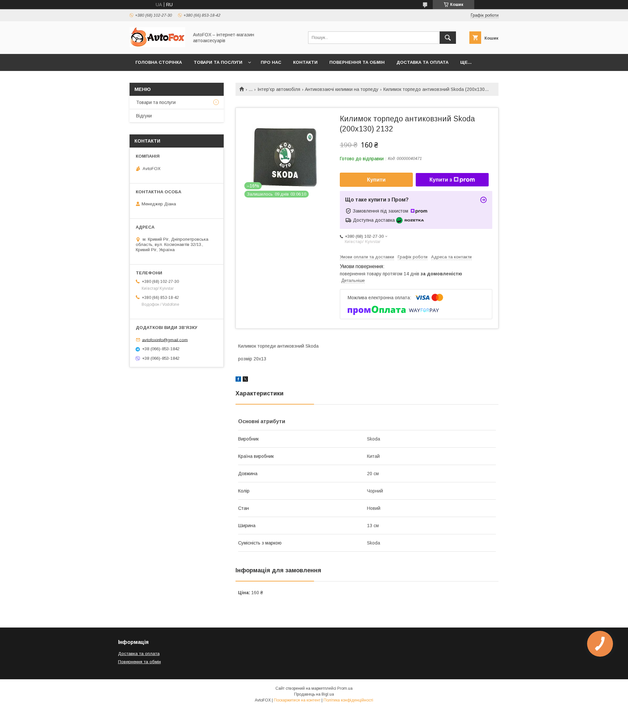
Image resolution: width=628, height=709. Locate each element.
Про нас (271, 62)
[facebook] (238, 380)
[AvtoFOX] (157, 45)
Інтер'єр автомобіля (278, 89)
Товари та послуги (218, 62)
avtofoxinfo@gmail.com (165, 339)
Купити (376, 179)
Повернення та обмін (357, 62)
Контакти (305, 62)
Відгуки (144, 115)
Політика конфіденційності (348, 700)
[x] (245, 380)
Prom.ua (345, 688)
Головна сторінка (158, 62)
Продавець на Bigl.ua (314, 694)
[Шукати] (448, 37)
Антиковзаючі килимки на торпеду (341, 89)
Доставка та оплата (422, 62)
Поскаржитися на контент (297, 700)
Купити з (440, 179)
